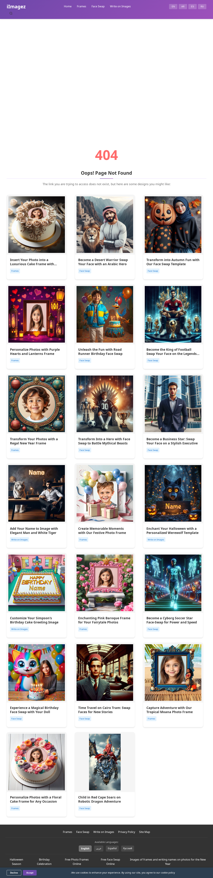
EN (173, 6)
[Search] (11, 13)
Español (112, 848)
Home (68, 6)
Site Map (144, 832)
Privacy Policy (126, 832)
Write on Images (120, 6)
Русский (127, 848)
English (85, 848)
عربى (98, 848)
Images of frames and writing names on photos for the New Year (168, 862)
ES (192, 6)
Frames (81, 6)
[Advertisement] (106, 74)
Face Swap (98, 6)
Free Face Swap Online (110, 862)
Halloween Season (16, 862)
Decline (14, 873)
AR (182, 6)
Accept (29, 873)
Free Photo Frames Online (77, 862)
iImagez (16, 6)
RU (202, 6)
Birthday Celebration (44, 862)
